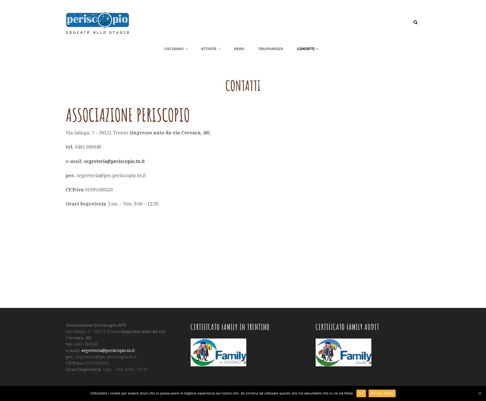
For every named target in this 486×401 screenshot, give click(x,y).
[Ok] (479, 393)
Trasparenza (270, 48)
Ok (361, 393)
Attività (208, 48)
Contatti (305, 48)
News (239, 48)
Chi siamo (174, 48)
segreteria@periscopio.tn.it (114, 161)
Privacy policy (382, 393)
